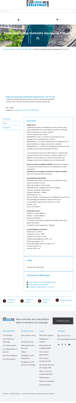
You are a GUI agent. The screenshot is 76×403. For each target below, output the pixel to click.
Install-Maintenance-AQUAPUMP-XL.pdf (41, 282)
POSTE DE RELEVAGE (24, 49)
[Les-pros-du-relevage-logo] (9, 318)
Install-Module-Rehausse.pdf (38, 284)
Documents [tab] (7, 127)
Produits (13, 49)
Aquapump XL (18, 110)
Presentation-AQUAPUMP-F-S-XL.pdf (41, 287)
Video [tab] (5, 123)
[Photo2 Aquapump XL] (20, 74)
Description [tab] (7, 119)
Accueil (5, 49)
